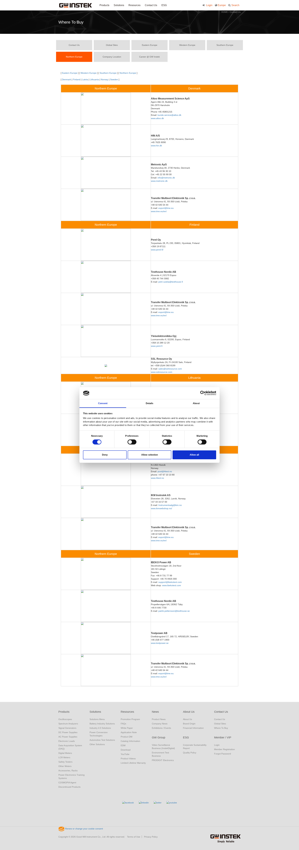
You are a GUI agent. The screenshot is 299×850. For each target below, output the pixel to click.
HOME (224, 12)
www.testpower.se (159, 643)
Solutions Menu (97, 719)
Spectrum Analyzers (68, 723)
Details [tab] (149, 403)
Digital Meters (65, 753)
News (155, 711)
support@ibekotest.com (170, 582)
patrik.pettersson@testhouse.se (174, 611)
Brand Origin (189, 723)
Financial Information (193, 728)
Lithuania (94, 79)
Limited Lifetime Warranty (133, 763)
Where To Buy (221, 728)
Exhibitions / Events (161, 728)
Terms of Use (133, 837)
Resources (134, 5)
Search (235, 5)
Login (209, 5)
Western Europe (187, 45)
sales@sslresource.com (170, 368)
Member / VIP (222, 737)
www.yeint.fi (156, 346)
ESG (164, 5)
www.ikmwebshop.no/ (161, 508)
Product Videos (128, 758)
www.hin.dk (156, 145)
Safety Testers (65, 762)
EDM (123, 745)
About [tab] (196, 403)
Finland (76, 79)
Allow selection (149, 454)
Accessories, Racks (68, 770)
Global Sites (112, 45)
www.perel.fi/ (157, 249)
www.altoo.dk (157, 118)
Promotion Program (130, 719)
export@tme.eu (166, 208)
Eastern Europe (149, 45)
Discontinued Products (69, 787)
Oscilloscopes (65, 719)
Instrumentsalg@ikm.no (170, 505)
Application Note (129, 732)
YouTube (125, 754)
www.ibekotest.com (171, 585)
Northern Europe (74, 56)
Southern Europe (224, 45)
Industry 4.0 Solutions (100, 728)
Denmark (66, 79)
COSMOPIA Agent (67, 782)
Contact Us (151, 5)
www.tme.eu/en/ (159, 211)
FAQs (123, 723)
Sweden (114, 79)
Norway (104, 79)
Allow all (194, 454)
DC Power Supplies (67, 732)
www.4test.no (157, 478)
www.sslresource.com (161, 372)
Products (104, 5)
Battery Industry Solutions (102, 723)
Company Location (112, 56)
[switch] (132, 441)
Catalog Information (130, 741)
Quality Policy (189, 752)
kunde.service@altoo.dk (169, 115)
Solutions (119, 5)
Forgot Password (222, 753)
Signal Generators (67, 728)
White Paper (127, 728)
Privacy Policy (151, 837)
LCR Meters (64, 757)
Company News (159, 723)
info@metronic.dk (166, 177)
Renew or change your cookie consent (83, 828)
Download (126, 750)
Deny (105, 454)
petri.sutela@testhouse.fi (170, 282)
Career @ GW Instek (149, 56)
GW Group (158, 737)
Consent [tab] (102, 403)
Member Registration (224, 749)
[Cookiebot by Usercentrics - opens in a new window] (202, 393)
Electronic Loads (66, 741)
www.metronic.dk (159, 181)
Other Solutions (97, 744)
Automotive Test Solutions (102, 740)
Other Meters (64, 766)
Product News (159, 719)
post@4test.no (165, 471)
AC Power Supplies (67, 736)
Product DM (126, 736)
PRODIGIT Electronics (163, 760)
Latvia (85, 79)
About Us (189, 711)
